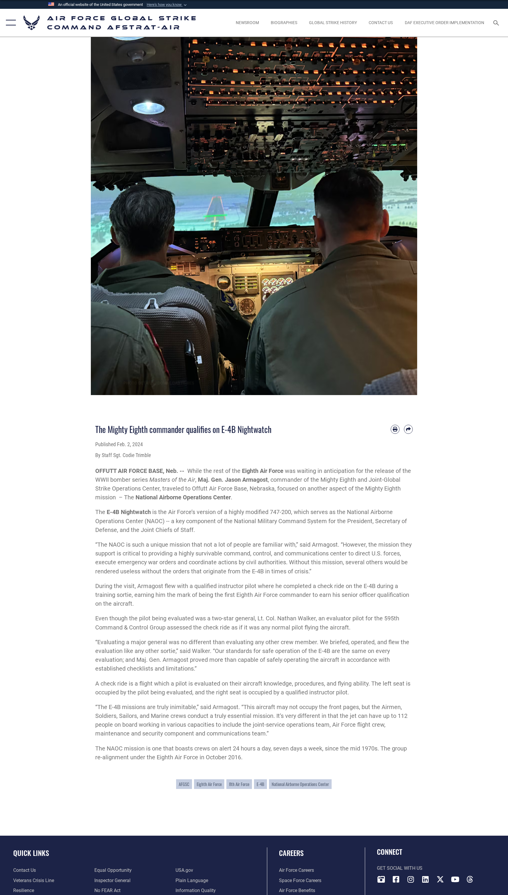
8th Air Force (239, 784)
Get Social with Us (399, 868)
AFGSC (184, 784)
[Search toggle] (497, 22)
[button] (167, 5)
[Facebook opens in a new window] (396, 879)
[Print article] (395, 429)
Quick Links (31, 852)
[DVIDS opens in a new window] (381, 879)
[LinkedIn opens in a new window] (425, 879)
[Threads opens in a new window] (469, 879)
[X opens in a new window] (440, 879)
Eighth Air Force (209, 784)
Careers (291, 852)
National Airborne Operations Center (183, 497)
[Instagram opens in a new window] (410, 879)
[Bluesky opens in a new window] (484, 877)
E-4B (260, 784)
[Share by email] (408, 429)
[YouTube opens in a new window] (455, 879)
